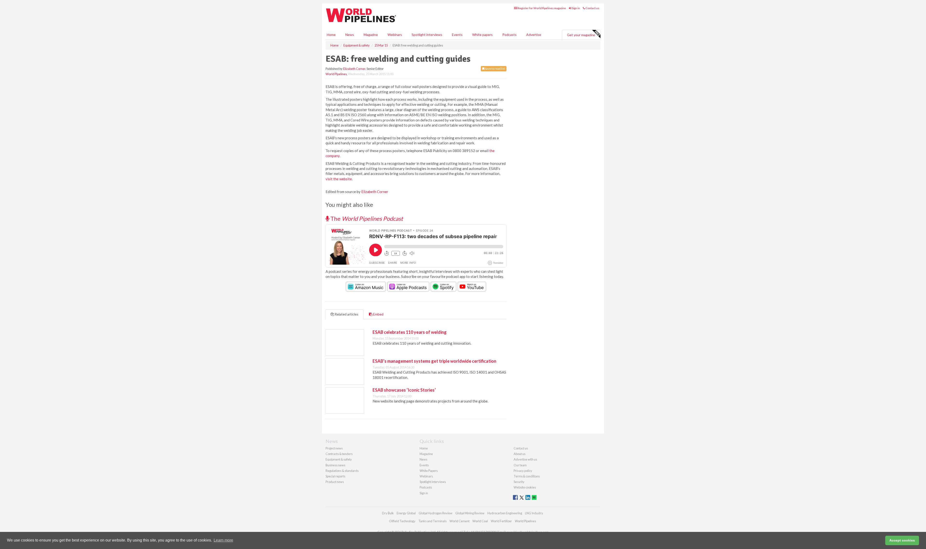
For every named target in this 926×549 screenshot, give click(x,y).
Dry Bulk (388, 513)
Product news (335, 482)
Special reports (335, 476)
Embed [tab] (377, 314)
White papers (482, 35)
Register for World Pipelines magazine (541, 8)
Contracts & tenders (339, 454)
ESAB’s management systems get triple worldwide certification (434, 361)
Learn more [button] (223, 540)
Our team (520, 465)
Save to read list (494, 68)
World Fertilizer (501, 521)
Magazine (371, 35)
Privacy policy (523, 471)
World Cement (459, 521)
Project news (334, 448)
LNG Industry (534, 513)
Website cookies (525, 487)
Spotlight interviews (427, 35)
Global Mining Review (469, 513)
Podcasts (509, 35)
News (423, 459)
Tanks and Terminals (432, 521)
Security (519, 482)
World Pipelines (336, 74)
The (366, 218)
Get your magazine (581, 35)
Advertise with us (525, 459)
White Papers (429, 471)
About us (519, 454)
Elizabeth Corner (354, 69)
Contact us (592, 8)
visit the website (339, 179)
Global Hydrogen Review (435, 513)
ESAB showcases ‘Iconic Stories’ (404, 390)
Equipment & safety (339, 459)
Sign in (575, 8)
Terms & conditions (527, 476)
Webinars (395, 35)
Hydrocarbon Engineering (504, 513)
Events (457, 35)
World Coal (480, 521)
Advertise (533, 35)
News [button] (349, 35)
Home (331, 35)
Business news (335, 465)
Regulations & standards (342, 471)
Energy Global (406, 513)
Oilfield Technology (402, 521)
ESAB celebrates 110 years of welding (410, 332)
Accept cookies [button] (902, 540)
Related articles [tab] (346, 314)
